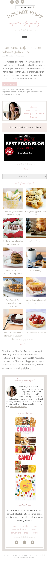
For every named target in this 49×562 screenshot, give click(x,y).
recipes (34, 526)
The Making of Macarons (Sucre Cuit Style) (13, 213)
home (14, 526)
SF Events (29, 89)
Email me (33, 117)
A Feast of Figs (35, 270)
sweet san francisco (20, 529)
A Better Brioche (36, 241)
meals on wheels (36, 92)
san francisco (15, 94)
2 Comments (20, 56)
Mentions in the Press (33, 110)
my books (24, 526)
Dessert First (24, 21)
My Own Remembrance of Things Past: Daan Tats (36, 301)
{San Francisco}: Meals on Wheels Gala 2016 (21, 50)
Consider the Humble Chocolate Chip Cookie (13, 272)
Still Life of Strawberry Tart (36, 332)
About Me (33, 107)
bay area (14, 92)
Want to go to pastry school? (34, 114)
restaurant (6, 94)
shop (26, 532)
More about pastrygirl (18, 406)
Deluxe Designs (29, 558)
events (20, 92)
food (24, 92)
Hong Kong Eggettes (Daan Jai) (35, 213)
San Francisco (20, 89)
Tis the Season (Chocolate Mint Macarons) (13, 242)
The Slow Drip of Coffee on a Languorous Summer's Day (13, 335)
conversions (16, 532)
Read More (9, 84)
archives (34, 532)
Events (13, 89)
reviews (34, 529)
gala (28, 92)
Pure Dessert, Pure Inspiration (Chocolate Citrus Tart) (13, 303)
